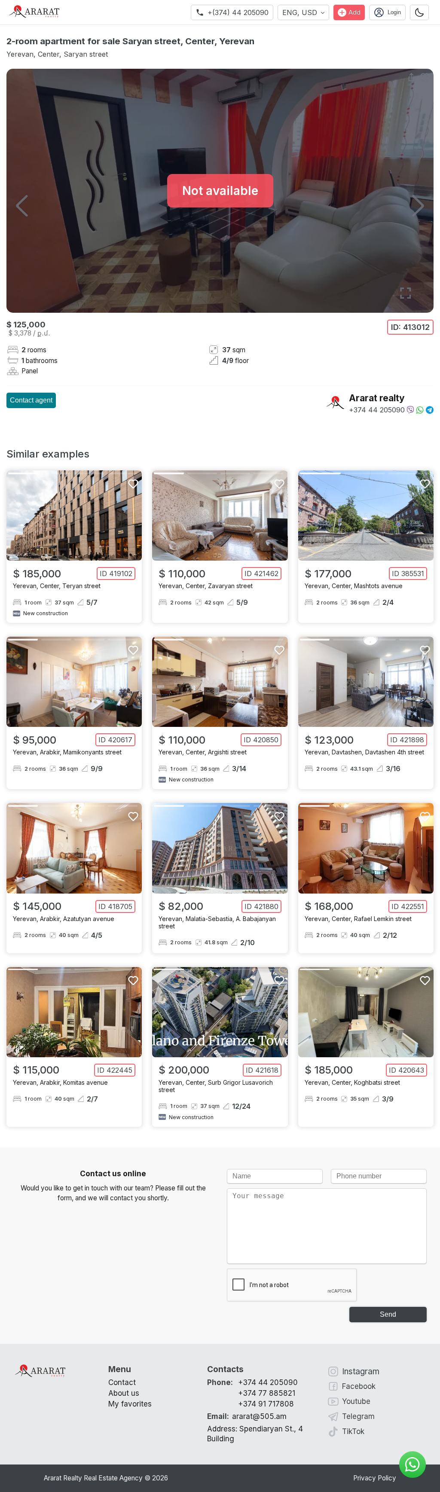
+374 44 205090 (377, 410)
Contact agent (31, 400)
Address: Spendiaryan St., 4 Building (255, 1434)
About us (123, 1393)
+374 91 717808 (266, 1404)
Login (394, 12)
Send (388, 1314)
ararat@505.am (247, 1416)
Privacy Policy (374, 1478)
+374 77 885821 (266, 1393)
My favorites (130, 1404)
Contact (122, 1382)
